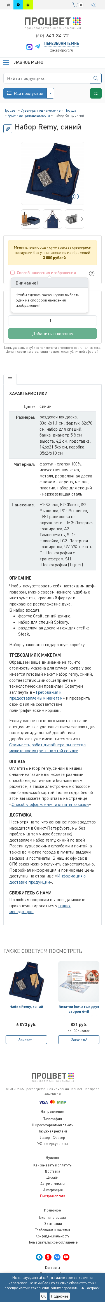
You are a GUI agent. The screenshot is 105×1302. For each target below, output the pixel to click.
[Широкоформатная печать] (18, 4)
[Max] (29, 47)
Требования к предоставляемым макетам (35, 695)
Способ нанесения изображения (46, 272)
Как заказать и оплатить (52, 1165)
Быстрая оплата (52, 1196)
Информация (53, 1190)
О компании (52, 1223)
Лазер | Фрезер (52, 1137)
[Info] (92, 273)
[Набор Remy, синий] (26, 981)
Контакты (52, 1267)
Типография (52, 1119)
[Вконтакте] (57, 1257)
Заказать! (26, 1039)
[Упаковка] (28, 4)
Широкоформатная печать (52, 1125)
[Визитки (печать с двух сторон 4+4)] (79, 981)
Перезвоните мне (61, 43)
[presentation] (80, 219)
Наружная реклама (52, 1131)
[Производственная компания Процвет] (52, 23)
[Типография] (8, 4)
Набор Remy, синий (26, 1006)
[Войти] (95, 4)
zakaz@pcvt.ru (61, 50)
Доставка (52, 1171)
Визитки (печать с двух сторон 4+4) (79, 1008)
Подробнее (59, 1296)
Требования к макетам (52, 1230)
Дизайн (52, 1177)
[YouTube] (66, 1257)
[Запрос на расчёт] (96, 93)
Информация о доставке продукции (47, 879)
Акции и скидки (52, 1183)
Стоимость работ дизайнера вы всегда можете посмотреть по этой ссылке (47, 748)
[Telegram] (37, 47)
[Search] (96, 78)
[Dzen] (48, 1257)
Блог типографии (52, 1217)
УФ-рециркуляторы (52, 1143)
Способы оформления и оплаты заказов (50, 804)
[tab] (10, 379)
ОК (43, 1296)
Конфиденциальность (52, 1236)
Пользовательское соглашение (52, 1242)
